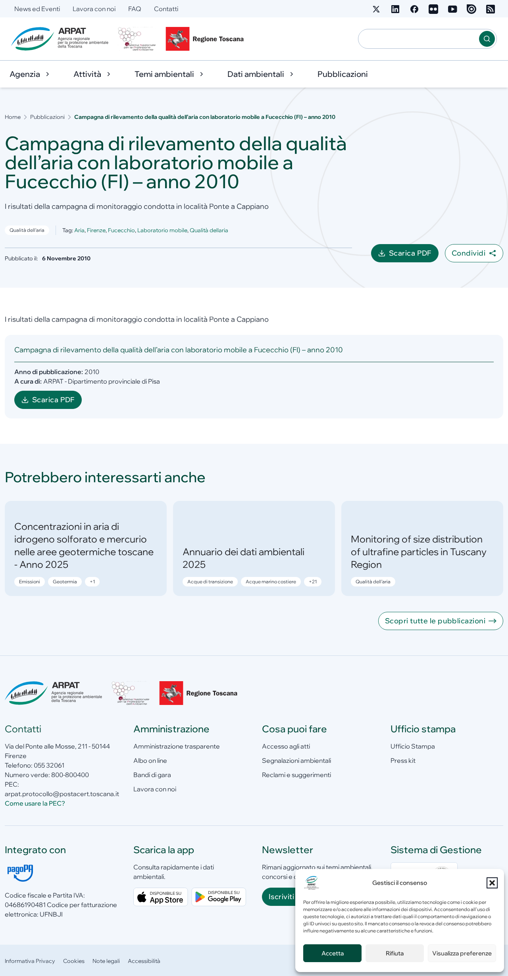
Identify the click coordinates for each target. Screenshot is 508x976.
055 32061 (49, 765)
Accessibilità (144, 961)
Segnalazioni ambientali (296, 760)
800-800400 (70, 775)
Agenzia (25, 74)
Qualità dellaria (209, 230)
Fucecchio (121, 230)
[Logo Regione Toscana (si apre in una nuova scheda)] (206, 39)
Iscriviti (281, 896)
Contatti (166, 9)
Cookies (74, 961)
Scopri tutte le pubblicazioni (435, 620)
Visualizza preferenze (462, 953)
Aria (79, 230)
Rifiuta (395, 953)
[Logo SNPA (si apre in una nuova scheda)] (137, 39)
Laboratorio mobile (162, 230)
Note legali (106, 961)
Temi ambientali (164, 74)
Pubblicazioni (343, 74)
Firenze (96, 230)
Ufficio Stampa (413, 746)
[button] (492, 883)
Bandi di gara (152, 775)
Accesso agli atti (286, 746)
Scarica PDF (414, 255)
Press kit (403, 760)
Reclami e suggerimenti (296, 775)
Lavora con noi (94, 9)
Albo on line (150, 760)
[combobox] (419, 39)
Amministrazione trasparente (176, 746)
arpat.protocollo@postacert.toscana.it (62, 794)
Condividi (468, 253)
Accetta (332, 953)
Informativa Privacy (30, 961)
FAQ (134, 9)
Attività (87, 74)
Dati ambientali (255, 74)
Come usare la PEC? (35, 803)
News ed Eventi (37, 9)
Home (13, 116)
